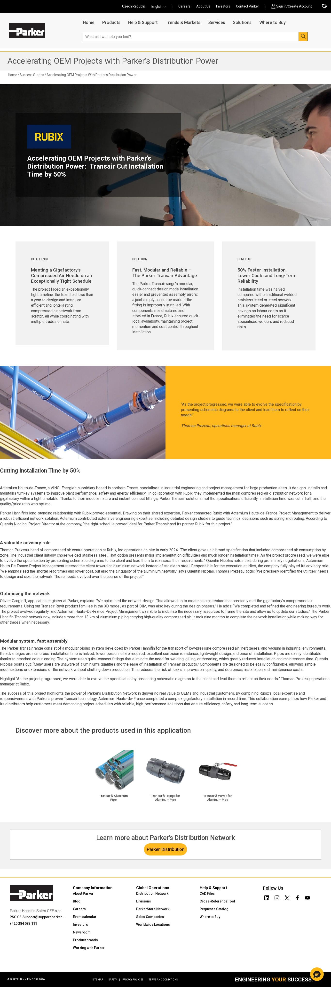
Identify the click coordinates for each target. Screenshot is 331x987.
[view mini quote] (324, 6)
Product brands (85, 940)
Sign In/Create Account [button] (294, 6)
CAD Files (207, 893)
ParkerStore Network (152, 909)
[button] (160, 6)
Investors (223, 6)
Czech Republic (134, 6)
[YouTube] (307, 897)
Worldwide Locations (153, 924)
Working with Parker (89, 948)
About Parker (83, 893)
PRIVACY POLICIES (134, 979)
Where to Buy (272, 22)
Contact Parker (247, 6)
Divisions (143, 901)
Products (111, 22)
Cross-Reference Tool (217, 901)
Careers (184, 6)
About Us (203, 6)
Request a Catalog (214, 909)
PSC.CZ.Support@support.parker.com (38, 917)
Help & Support (143, 22)
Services (216, 22)
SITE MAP (99, 979)
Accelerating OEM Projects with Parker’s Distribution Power (113, 61)
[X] (287, 897)
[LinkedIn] (267, 897)
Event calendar (84, 917)
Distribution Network (152, 893)
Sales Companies (150, 917)
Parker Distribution (165, 849)
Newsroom (82, 932)
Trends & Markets (183, 22)
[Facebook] (297, 897)
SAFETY (114, 979)
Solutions (242, 22)
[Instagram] (277, 897)
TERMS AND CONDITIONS (163, 979)
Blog (76, 901)
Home (89, 22)
